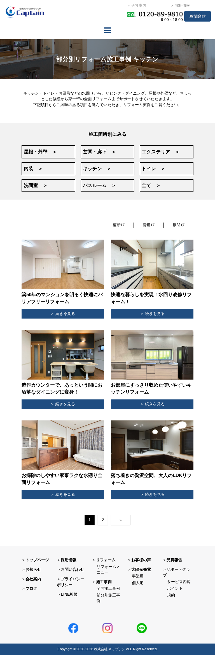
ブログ (31, 588)
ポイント (175, 588)
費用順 (149, 225)
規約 (171, 595)
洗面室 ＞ (36, 185)
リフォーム (106, 560)
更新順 (119, 225)
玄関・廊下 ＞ (99, 152)
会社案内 (33, 579)
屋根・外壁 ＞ (40, 152)
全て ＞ (151, 185)
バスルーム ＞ (99, 185)
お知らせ (33, 569)
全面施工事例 (108, 588)
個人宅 (138, 583)
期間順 (178, 225)
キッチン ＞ (97, 168)
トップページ (37, 560)
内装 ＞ (33, 168)
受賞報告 (174, 560)
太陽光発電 (141, 569)
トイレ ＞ (153, 168)
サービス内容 (179, 582)
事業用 (138, 576)
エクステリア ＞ (161, 152)
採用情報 (68, 560)
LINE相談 (69, 594)
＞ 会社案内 (136, 5)
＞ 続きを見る (62, 314)
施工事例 (104, 582)
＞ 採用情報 (180, 5)
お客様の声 (141, 560)
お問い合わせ (72, 569)
